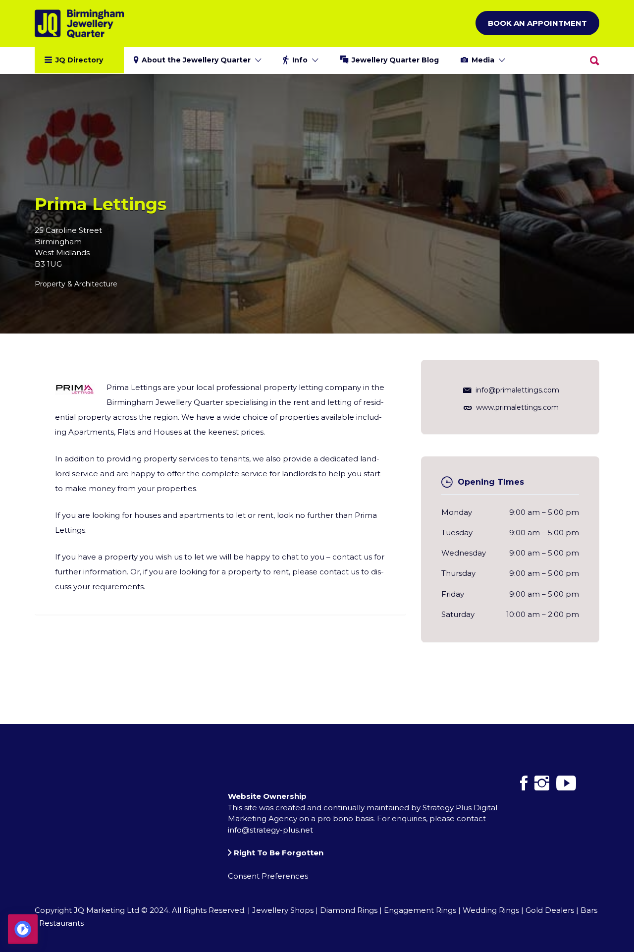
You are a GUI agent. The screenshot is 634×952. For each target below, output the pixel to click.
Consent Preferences (268, 876)
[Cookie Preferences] (23, 929)
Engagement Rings (420, 910)
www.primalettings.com (517, 407)
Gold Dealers (550, 910)
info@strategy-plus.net (270, 830)
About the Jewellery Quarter (196, 60)
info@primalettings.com (517, 390)
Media (483, 60)
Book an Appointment (537, 23)
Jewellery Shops (283, 910)
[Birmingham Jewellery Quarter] (79, 23)
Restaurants (61, 923)
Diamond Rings (348, 910)
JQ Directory (79, 60)
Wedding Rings (491, 910)
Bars (589, 910)
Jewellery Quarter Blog (395, 60)
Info (300, 60)
